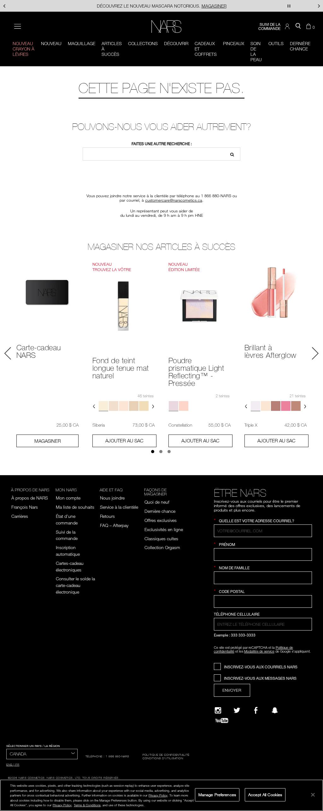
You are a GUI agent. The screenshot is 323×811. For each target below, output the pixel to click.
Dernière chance (159, 511)
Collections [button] (143, 43)
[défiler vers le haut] (313, 764)
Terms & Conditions (87, 805)
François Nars (24, 507)
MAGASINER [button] (47, 441)
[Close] (313, 795)
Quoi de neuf (156, 502)
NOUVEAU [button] (51, 43)
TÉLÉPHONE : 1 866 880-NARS (107, 756)
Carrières (19, 516)
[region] (161, 795)
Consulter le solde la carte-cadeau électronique (75, 585)
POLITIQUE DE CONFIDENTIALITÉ (166, 754)
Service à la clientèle (119, 507)
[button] (288, 26)
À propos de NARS (29, 497)
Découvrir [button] (176, 43)
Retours (107, 516)
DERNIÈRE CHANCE (300, 46)
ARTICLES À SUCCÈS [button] (112, 49)
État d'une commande (67, 519)
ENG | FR (12, 764)
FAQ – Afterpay (114, 525)
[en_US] (230, 154)
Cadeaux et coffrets (206, 49)
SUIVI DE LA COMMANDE (269, 26)
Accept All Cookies (265, 794)
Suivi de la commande (67, 535)
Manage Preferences (217, 794)
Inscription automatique (68, 551)
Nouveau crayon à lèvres (23, 49)
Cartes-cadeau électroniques (70, 566)
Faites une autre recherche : (162, 144)
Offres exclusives (160, 520)
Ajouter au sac (124, 440)
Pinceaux (233, 43)
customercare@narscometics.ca (173, 200)
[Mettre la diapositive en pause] (288, 6)
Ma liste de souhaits (75, 507)
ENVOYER (231, 690)
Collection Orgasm (162, 547)
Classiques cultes (161, 538)
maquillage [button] (81, 43)
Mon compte (68, 497)
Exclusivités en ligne (163, 529)
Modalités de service (259, 651)
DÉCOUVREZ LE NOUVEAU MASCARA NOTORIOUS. (161, 6)
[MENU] (17, 26)
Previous (8, 353)
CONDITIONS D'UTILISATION (163, 758)
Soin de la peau (256, 51)
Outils (276, 43)
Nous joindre (112, 497)
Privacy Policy (158, 795)
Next (315, 353)
